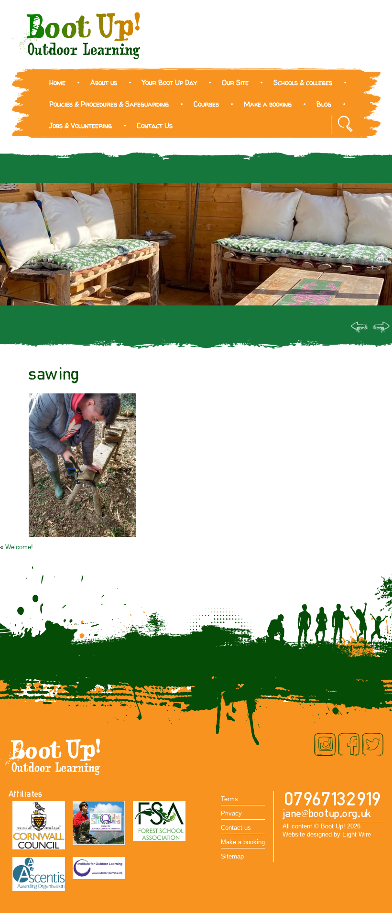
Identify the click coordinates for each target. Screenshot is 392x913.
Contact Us (155, 125)
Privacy (231, 813)
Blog (323, 104)
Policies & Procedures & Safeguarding (109, 104)
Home (57, 82)
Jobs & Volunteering (80, 125)
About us (103, 82)
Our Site (235, 82)
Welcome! (19, 547)
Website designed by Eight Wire (327, 834)
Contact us (236, 827)
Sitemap (232, 856)
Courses (206, 104)
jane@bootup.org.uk (327, 813)
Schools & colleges (302, 82)
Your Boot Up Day (169, 82)
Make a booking (268, 104)
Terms (229, 799)
